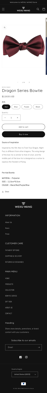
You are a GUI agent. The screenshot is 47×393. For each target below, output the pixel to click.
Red (6, 107)
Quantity (5, 112)
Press (7, 234)
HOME (7, 278)
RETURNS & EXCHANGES (14, 262)
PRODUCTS (9, 284)
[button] (3, 9)
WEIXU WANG (21, 388)
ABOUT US (9, 307)
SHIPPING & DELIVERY (13, 256)
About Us (8, 222)
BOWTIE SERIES (11, 296)
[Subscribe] (39, 347)
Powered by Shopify (29, 388)
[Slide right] (29, 82)
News (7, 228)
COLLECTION (9, 290)
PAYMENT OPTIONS (12, 250)
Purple (26, 107)
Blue (16, 107)
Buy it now (23, 134)
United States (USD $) (22, 374)
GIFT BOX (8, 301)
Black (38, 107)
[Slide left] (18, 82)
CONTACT (8, 313)
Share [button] (7, 191)
